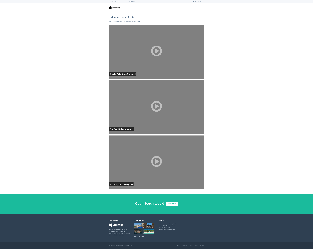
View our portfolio (139, 236)
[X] (200, 1)
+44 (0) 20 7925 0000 (131, 1)
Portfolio (142, 8)
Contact (167, 8)
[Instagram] (198, 1)
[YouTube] (203, 1)
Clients (151, 8)
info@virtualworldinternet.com (116, 1)
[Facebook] (195, 1)
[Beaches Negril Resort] (149, 231)
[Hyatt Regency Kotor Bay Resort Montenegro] (139, 231)
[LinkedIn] (193, 1)
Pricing (159, 8)
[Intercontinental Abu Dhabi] (139, 225)
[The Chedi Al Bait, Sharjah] (149, 225)
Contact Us (172, 203)
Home (133, 8)
